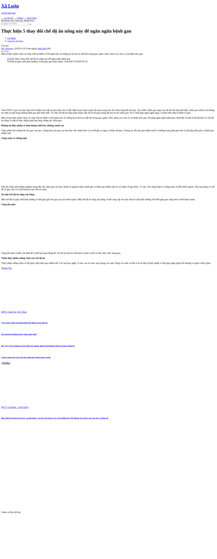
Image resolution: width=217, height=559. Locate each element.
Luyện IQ (8, 18)
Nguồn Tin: (6, 268)
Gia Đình (11, 38)
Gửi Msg (5, 363)
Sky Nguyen (7, 48)
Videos (19, 18)
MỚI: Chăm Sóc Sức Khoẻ (14, 312)
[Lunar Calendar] (25, 18)
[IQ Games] (2, 18)
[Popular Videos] (15, 18)
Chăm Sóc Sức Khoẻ (15, 41)
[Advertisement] (89, 86)
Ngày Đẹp (31, 18)
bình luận (42, 48)
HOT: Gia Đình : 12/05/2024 (14, 407)
